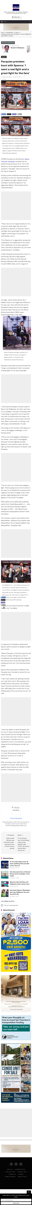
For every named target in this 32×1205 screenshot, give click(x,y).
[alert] (16, 905)
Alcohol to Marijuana (8, 48)
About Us (10, 1169)
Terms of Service (10, 1176)
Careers (20, 1174)
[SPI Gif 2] (16, 30)
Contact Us (12, 1174)
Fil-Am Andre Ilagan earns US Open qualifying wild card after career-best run (19, 864)
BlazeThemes (16, 1183)
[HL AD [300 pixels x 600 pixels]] (16, 971)
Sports (4, 57)
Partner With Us (20, 1169)
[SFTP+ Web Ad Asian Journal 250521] (16, 1040)
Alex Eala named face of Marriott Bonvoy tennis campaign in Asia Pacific (20, 874)
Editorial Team (22, 1172)
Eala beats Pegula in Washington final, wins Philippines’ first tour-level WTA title (20, 892)
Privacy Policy (22, 1176)
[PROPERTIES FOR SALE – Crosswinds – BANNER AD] (16, 1102)
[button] (4, 608)
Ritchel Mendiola (7, 77)
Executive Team (10, 1172)
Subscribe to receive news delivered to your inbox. (16, 1196)
